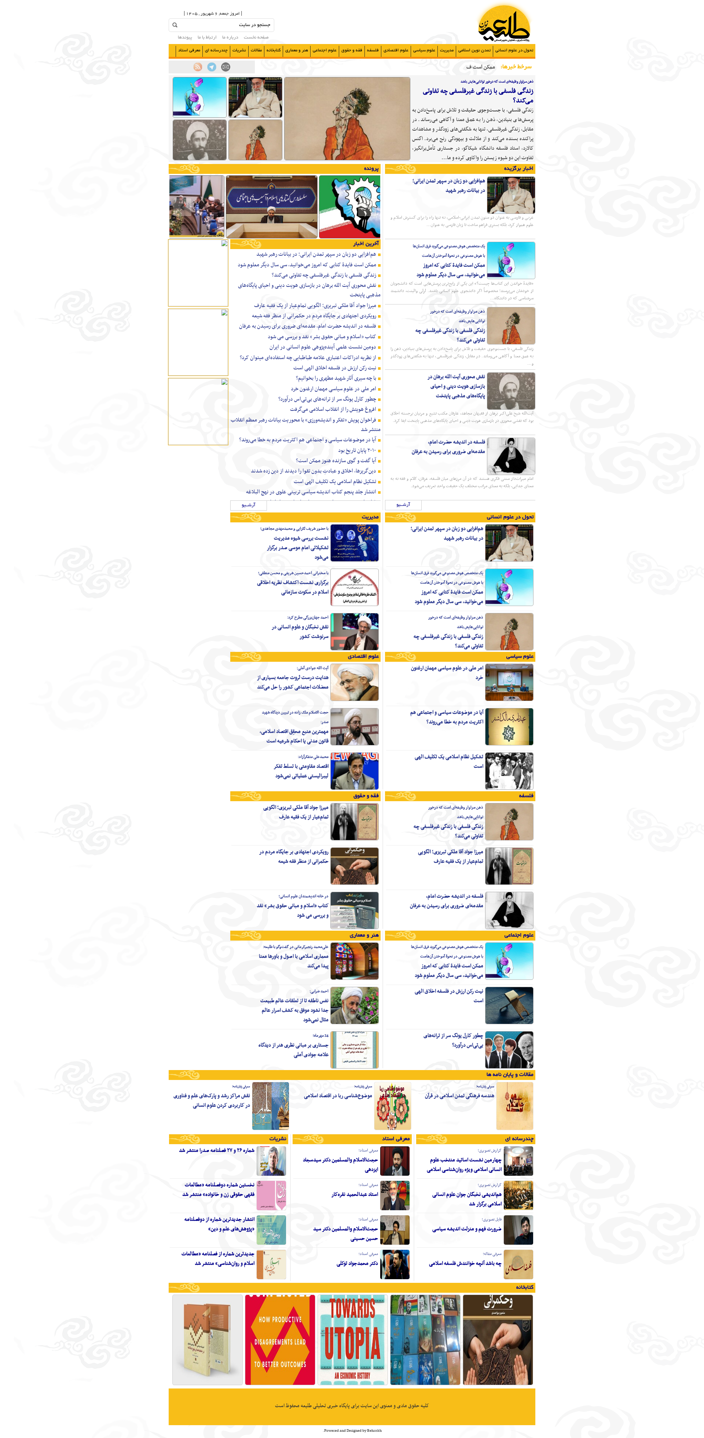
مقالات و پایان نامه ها (510, 1075)
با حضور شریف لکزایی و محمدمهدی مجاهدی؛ (294, 528)
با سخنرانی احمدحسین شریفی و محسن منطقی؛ (293, 573)
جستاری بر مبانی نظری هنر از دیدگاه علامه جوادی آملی (293, 1050)
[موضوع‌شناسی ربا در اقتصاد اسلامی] (392, 1129)
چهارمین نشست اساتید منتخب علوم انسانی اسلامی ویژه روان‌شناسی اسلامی (464, 1165)
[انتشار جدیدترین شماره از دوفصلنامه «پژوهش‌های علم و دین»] (271, 1244)
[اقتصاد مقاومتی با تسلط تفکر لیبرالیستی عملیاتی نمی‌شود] (354, 788)
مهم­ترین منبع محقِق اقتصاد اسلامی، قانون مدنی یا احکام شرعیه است (294, 736)
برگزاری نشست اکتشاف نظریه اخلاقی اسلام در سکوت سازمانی (293, 587)
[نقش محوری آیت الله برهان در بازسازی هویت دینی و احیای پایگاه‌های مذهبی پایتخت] (199, 159)
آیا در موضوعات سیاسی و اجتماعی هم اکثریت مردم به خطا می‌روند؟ (307, 440)
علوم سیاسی (424, 50)
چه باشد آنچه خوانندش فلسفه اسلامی (465, 1263)
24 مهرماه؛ (321, 1035)
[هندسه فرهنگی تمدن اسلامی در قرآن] (514, 1129)
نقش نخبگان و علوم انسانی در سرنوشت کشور (300, 632)
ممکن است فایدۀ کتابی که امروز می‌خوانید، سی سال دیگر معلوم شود (451, 270)
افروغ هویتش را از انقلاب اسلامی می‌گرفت (333, 409)
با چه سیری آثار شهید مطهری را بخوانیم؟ (336, 378)
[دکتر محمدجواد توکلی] (395, 1278)
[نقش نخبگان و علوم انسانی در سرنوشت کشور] (354, 649)
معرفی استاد (189, 50)
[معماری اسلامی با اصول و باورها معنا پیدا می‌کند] (354, 978)
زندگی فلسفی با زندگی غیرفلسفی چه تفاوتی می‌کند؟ (478, 95)
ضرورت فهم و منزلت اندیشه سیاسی (467, 1229)
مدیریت (447, 50)
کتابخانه (273, 50)
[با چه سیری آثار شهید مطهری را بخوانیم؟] (425, 1384)
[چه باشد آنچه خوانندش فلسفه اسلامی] (518, 1278)
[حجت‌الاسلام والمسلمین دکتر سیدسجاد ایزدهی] (395, 1175)
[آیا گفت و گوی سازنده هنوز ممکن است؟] (280, 1384)
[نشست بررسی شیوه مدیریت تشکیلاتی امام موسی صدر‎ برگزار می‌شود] (354, 560)
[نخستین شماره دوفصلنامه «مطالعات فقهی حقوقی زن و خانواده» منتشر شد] (271, 1209)
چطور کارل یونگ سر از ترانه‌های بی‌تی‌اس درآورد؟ (327, 399)
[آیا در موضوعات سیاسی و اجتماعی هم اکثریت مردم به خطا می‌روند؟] (509, 744)
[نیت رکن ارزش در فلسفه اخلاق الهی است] (509, 1023)
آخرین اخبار (366, 244)
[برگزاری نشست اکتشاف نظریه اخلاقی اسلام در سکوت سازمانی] (354, 604)
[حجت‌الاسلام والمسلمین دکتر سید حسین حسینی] (395, 1244)
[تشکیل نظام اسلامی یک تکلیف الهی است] (509, 788)
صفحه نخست (256, 37)
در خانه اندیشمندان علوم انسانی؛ (304, 896)
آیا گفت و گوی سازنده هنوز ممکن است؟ (336, 461)
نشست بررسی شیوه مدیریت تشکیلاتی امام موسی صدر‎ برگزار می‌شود (298, 548)
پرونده (371, 169)
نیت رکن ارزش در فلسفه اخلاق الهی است (334, 368)
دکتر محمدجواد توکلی (357, 1263)
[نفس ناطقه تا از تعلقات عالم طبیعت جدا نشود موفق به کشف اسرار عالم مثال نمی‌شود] (354, 1023)
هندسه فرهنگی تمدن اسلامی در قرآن (459, 1096)
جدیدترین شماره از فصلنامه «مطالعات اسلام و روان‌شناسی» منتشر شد (218, 1258)
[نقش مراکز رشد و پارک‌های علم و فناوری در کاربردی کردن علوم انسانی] (270, 1129)
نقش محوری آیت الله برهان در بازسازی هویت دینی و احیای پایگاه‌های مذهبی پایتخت (456, 386)
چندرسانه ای (216, 50)
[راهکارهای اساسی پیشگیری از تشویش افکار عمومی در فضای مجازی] (272, 237)
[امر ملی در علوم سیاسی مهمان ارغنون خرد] (509, 699)
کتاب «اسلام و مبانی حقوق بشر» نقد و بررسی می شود (322, 337)
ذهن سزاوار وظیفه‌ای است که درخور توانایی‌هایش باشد (497, 82)
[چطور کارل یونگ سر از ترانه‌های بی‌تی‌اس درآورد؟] (509, 1067)
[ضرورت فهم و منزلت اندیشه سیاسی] (518, 1244)
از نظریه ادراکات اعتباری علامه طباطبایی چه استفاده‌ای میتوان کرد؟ (308, 357)
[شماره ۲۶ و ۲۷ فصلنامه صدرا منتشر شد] (271, 1175)
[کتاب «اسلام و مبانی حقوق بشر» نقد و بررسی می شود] (354, 928)
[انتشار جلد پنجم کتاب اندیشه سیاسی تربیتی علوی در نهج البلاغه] (207, 1384)
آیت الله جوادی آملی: (313, 668)
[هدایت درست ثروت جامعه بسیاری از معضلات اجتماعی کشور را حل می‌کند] (354, 699)
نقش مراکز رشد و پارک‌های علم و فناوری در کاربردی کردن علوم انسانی (211, 1100)
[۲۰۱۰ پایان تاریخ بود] (353, 1384)
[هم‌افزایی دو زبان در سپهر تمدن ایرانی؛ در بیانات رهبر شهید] (255, 116)
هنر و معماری (296, 50)
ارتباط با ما (207, 37)
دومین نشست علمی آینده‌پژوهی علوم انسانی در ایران (323, 347)
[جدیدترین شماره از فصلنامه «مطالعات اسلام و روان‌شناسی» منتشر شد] (271, 1278)
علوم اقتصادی (396, 50)
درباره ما (230, 37)
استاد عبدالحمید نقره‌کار (354, 1194)
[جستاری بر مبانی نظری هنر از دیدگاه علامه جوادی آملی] (354, 1067)
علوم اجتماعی (325, 50)
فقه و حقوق (351, 50)
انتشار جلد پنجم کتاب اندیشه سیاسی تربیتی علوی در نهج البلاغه (311, 492)
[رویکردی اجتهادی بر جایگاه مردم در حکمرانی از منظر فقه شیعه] (354, 883)
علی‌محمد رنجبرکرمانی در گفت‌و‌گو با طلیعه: (296, 947)
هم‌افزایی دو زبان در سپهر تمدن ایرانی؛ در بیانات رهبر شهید (448, 185)
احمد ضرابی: (319, 991)
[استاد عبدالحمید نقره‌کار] (395, 1209)
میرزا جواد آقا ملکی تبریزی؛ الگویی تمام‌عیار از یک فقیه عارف (315, 305)
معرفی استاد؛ (368, 1150)
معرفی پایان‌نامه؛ (485, 1086)
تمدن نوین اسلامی (474, 50)
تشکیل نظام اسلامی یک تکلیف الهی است (335, 481)
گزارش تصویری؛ (490, 1150)
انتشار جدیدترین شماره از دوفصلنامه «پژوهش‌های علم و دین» (219, 1224)
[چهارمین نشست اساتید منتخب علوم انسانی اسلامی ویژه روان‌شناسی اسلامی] (518, 1175)
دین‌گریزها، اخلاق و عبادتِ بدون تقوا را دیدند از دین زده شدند (313, 471)
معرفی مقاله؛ (492, 1254)
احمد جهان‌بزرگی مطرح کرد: (308, 617)
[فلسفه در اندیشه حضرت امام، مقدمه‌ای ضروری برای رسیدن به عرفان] (511, 474)
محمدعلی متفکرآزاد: (313, 756)
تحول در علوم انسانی (514, 50)
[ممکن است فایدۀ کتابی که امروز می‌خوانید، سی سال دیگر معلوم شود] (199, 116)
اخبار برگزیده (519, 169)
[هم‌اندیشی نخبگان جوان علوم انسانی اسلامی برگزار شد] (518, 1209)
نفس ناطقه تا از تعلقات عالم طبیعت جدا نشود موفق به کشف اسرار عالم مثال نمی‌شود (294, 1010)
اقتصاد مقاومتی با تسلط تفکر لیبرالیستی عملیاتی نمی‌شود (301, 771)
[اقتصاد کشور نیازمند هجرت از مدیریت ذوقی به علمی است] (365, 237)
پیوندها (185, 37)
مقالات (256, 50)
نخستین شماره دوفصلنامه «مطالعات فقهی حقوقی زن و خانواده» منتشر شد (218, 1189)
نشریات (239, 50)
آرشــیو (403, 505)
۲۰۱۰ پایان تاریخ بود (357, 450)
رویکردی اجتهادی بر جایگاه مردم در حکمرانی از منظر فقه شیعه (314, 316)
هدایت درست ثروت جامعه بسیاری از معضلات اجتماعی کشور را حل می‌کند (293, 682)
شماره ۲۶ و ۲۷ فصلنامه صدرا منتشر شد (216, 1150)
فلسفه (373, 50)
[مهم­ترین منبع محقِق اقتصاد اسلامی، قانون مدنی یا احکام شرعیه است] (354, 744)
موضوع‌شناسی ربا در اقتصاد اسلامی (338, 1096)
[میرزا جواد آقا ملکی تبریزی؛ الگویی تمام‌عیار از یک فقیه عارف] (509, 883)
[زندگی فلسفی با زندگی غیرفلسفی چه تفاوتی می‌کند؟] (347, 159)
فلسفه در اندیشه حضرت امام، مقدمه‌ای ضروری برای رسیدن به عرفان (448, 447)
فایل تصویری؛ (492, 1219)
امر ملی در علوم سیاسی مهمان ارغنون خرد (333, 389)
